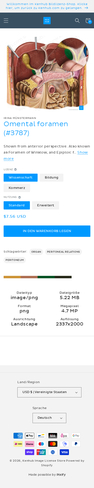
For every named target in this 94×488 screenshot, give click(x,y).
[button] (6, 20)
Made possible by (47, 474)
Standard (17, 205)
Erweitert (45, 205)
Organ (36, 251)
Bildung (52, 177)
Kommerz (17, 188)
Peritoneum (15, 260)
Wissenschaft (21, 177)
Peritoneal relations (63, 251)
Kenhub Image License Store (43, 460)
